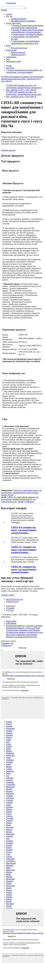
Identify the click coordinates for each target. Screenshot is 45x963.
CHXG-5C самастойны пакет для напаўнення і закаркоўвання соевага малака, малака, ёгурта (21, 492)
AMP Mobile (11, 623)
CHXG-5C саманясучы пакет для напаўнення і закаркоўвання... (23, 550)
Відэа (8, 46)
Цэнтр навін (11, 50)
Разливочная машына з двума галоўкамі (23, 628)
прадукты (10, 68)
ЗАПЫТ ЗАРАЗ (7, 595)
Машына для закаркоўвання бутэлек (21, 637)
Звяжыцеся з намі (13, 61)
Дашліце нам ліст (8, 150)
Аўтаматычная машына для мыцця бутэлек (24, 632)
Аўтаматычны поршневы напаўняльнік (23, 630)
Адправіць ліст (7, 643)
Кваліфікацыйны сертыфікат (23, 21)
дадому (9, 14)
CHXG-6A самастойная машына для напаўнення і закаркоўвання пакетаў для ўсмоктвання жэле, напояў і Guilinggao (19, 499)
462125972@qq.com (14, 599)
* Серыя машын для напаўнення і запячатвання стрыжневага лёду (25, 42)
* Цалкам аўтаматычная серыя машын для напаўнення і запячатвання (27, 26)
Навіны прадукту (18, 55)
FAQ (8, 59)
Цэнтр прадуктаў (13, 23)
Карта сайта (11, 621)
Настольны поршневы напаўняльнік (21, 634)
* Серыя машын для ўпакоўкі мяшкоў (27, 34)
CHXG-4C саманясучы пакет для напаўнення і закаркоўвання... (23, 569)
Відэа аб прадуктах (19, 48)
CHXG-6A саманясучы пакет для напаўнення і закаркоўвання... (23, 530)
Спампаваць (11, 57)
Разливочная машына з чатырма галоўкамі (24, 625)
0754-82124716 (12, 602)
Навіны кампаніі (18, 52)
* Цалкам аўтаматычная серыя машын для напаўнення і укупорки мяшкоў (27, 31)
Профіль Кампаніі (18, 19)
